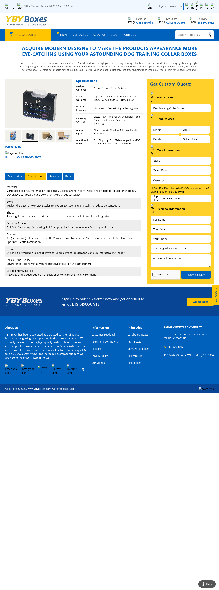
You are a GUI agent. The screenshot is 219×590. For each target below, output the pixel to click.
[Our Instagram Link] (28, 369)
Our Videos (98, 363)
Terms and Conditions (104, 341)
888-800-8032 (175, 346)
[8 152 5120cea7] (13, 136)
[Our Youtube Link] (73, 369)
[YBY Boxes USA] (27, 21)
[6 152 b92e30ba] (47, 136)
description (15, 176)
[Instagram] (192, 6)
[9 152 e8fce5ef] (64, 136)
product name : (167, 97)
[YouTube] (207, 6)
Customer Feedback (103, 334)
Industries (134, 327)
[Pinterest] (201, 6)
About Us (99, 35)
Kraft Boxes (134, 341)
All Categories (26, 35)
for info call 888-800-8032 (23, 157)
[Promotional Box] (38, 103)
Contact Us (80, 35)
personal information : (171, 209)
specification (35, 176)
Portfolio (129, 35)
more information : (169, 150)
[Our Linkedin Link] (83, 369)
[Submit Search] (210, 34)
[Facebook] (187, 6)
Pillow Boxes (134, 356)
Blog (114, 35)
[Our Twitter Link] (44, 369)
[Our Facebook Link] (12, 369)
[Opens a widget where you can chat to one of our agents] (207, 584)
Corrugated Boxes (138, 348)
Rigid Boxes (134, 363)
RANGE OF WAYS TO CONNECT (183, 327)
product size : (165, 119)
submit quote (196, 275)
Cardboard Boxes (137, 334)
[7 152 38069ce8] (30, 136)
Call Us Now (200, 301)
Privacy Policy (99, 356)
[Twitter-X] (197, 6)
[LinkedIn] (212, 6)
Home (64, 35)
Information (100, 327)
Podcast (96, 348)
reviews (54, 176)
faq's (68, 176)
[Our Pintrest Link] (58, 369)
